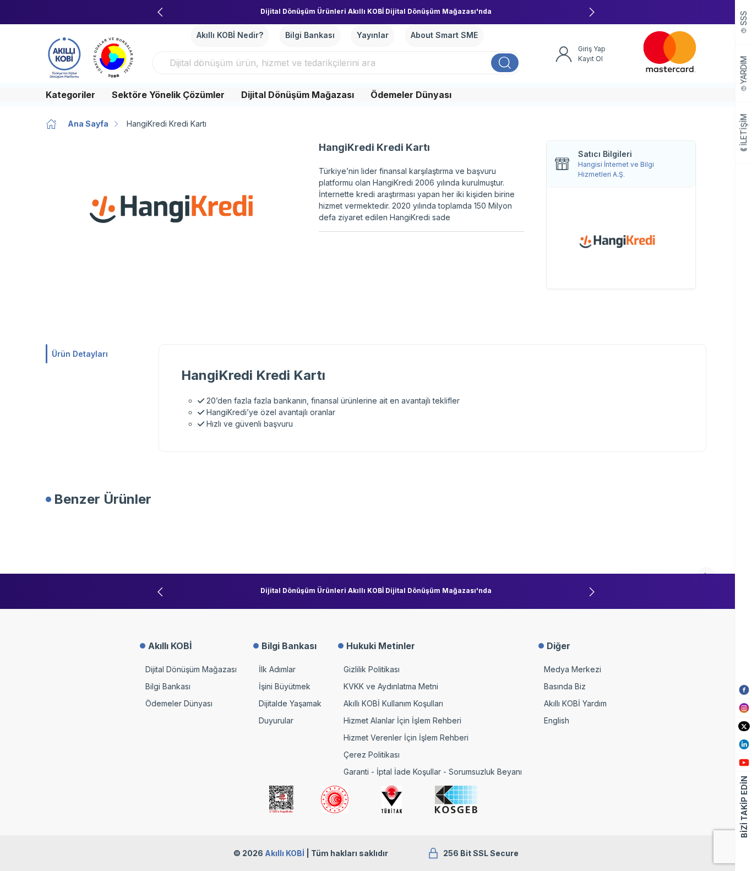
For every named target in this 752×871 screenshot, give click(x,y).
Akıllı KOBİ (284, 853)
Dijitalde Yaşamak (290, 703)
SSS (744, 18)
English (556, 720)
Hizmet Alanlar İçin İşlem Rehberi (402, 720)
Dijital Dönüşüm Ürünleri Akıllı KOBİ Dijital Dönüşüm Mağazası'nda (376, 11)
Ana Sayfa (88, 123)
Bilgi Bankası (310, 35)
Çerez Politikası (372, 754)
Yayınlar (373, 35)
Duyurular (276, 720)
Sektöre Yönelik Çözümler (168, 94)
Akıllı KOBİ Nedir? (230, 35)
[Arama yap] (505, 62)
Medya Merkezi (572, 669)
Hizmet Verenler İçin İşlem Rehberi (406, 737)
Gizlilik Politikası (372, 669)
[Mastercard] (669, 51)
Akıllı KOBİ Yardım (575, 703)
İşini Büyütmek (284, 686)
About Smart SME (444, 35)
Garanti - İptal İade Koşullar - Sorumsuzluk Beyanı (433, 771)
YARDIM (744, 70)
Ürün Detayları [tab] (80, 353)
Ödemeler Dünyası (410, 94)
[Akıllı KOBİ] (64, 56)
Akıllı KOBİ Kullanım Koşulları (393, 703)
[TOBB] (113, 56)
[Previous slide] (160, 12)
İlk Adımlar (277, 669)
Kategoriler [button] (70, 94)
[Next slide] (592, 12)
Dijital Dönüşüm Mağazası (297, 94)
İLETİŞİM (744, 130)
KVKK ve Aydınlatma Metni (391, 686)
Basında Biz (565, 686)
